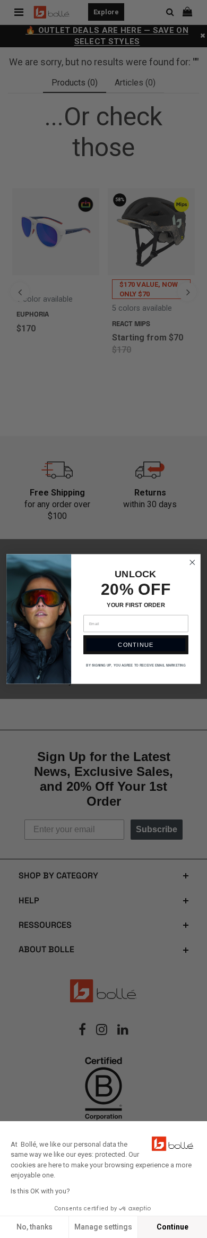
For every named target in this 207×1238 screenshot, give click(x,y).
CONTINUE (135, 645)
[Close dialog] (192, 562)
